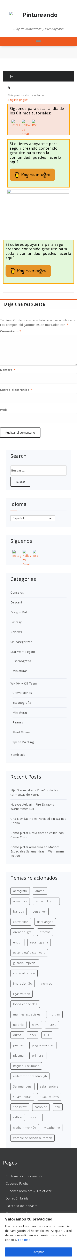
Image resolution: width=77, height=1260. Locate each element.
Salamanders (22, 1086)
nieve (35, 1025)
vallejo (17, 1117)
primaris (38, 1055)
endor (17, 942)
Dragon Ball (19, 612)
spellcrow (20, 1107)
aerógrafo (20, 891)
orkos (17, 1035)
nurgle (52, 1025)
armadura (20, 901)
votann (35, 1117)
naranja (18, 1025)
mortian (54, 1014)
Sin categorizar (21, 642)
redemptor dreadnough (30, 1076)
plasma (18, 1055)
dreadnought (22, 932)
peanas (18, 1045)
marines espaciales (26, 1014)
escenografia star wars (29, 953)
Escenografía (22, 661)
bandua (18, 911)
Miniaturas (20, 671)
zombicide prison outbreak (32, 1138)
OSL (47, 1035)
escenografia (39, 942)
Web (3, 410)
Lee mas (24, 1240)
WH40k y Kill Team (23, 683)
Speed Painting (23, 742)
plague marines (43, 1045)
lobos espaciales (25, 1004)
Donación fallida (17, 1198)
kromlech (47, 983)
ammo (40, 891)
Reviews (16, 632)
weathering (52, 1128)
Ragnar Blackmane (26, 1066)
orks (33, 1035)
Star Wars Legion (22, 652)
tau (57, 1107)
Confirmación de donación (25, 1176)
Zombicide (17, 755)
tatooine (41, 1107)
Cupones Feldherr (18, 1183)
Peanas (18, 722)
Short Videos (22, 732)
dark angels (45, 922)
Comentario (10, 331)
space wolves (49, 1097)
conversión (21, 922)
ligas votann (21, 994)
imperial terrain (24, 973)
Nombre (7, 370)
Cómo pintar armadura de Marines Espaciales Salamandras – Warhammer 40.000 (38, 851)
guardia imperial (24, 963)
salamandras (22, 1097)
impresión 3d (22, 983)
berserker (39, 911)
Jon (12, 76)
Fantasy (16, 622)
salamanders (49, 1086)
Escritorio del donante (22, 1206)
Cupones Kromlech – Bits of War (29, 1191)
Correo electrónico (16, 390)
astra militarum (46, 901)
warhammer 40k (24, 1128)
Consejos (17, 592)
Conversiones (22, 693)
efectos (45, 932)
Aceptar (38, 1252)
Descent (16, 602)
